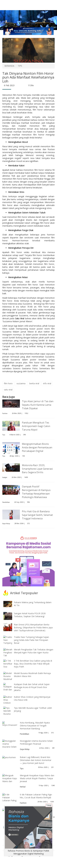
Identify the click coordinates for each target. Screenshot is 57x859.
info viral (28, 325)
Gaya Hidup (6, 523)
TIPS (20, 65)
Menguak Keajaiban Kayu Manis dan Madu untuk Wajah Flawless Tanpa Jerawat (37, 778)
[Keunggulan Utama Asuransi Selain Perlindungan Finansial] (9, 746)
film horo (8, 383)
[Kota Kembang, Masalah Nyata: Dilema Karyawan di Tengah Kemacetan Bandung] (17, 723)
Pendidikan (6, 502)
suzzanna (21, 383)
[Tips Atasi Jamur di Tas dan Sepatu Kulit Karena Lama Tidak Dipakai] (11, 403)
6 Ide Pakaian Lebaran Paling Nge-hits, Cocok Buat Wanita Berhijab (36, 796)
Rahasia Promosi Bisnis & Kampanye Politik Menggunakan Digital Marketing (28, 852)
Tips (3, 435)
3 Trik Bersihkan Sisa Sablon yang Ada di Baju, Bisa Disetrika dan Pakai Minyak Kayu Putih (33, 663)
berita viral (43, 315)
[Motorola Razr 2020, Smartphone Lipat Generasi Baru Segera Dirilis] (11, 467)
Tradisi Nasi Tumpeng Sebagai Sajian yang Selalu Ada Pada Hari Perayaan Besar (31, 640)
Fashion (4, 413)
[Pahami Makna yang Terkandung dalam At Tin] (10, 603)
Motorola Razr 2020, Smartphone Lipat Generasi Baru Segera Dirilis (37, 468)
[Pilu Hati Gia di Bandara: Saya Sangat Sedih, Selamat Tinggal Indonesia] (11, 514)
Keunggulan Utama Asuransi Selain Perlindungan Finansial (36, 742)
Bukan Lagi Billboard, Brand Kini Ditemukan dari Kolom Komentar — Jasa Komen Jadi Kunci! (35, 760)
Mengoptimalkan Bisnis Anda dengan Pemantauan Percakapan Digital (37, 447)
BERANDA (9, 65)
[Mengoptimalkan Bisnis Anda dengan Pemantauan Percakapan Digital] (11, 448)
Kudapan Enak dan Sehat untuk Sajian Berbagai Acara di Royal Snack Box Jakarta (32, 687)
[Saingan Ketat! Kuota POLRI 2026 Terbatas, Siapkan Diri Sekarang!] (10, 615)
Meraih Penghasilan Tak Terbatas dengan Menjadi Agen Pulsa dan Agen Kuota (33, 651)
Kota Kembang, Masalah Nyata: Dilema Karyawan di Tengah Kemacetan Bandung (35, 725)
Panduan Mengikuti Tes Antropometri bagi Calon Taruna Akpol (36, 426)
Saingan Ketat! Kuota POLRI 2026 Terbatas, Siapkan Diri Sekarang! (30, 615)
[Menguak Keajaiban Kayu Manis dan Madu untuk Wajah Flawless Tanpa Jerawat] (9, 782)
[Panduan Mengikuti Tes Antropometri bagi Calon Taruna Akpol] (11, 425)
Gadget (4, 477)
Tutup (48, 805)
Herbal (22, 786)
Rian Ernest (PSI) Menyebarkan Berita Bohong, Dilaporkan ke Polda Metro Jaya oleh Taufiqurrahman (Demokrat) (33, 627)
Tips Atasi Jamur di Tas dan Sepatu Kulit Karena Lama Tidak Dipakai (37, 405)
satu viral (8, 389)
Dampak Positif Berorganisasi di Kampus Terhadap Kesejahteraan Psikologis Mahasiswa (36, 492)
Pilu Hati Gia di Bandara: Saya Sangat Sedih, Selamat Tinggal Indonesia (37, 515)
